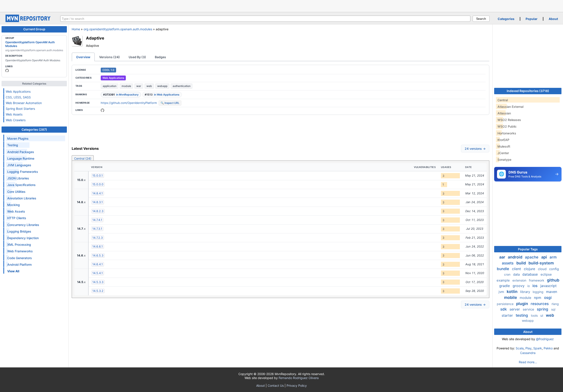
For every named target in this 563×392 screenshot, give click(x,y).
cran (507, 274)
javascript (548, 286)
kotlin (512, 291)
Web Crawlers (16, 120)
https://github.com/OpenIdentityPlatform (129, 103)
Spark (537, 348)
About (553, 19)
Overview (83, 57)
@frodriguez (545, 339)
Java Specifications (21, 185)
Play (528, 348)
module (126, 86)
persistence (505, 304)
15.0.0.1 (97, 175)
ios (535, 286)
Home (76, 29)
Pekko (548, 348)
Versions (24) (109, 57)
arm (553, 257)
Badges (160, 57)
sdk (504, 309)
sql (553, 309)
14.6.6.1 (97, 246)
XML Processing (19, 244)
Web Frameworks (20, 251)
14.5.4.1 (97, 273)
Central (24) (82, 158)
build (521, 263)
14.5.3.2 (97, 291)
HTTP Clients (16, 218)
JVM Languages (19, 165)
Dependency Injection (23, 238)
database (530, 274)
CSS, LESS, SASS (18, 97)
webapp (162, 86)
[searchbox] (265, 19)
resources (540, 304)
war (138, 86)
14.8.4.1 (97, 193)
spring (543, 309)
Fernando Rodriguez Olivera (299, 378)
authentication (181, 86)
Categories (506, 19)
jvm (502, 292)
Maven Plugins (18, 138)
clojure (530, 269)
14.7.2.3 (97, 237)
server (515, 309)
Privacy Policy (297, 385)
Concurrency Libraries (23, 225)
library (525, 292)
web (149, 86)
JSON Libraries (18, 178)
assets (508, 263)
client (517, 269)
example (504, 280)
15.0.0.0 (97, 184)
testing (522, 315)
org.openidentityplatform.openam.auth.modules (118, 29)
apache (532, 257)
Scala (520, 348)
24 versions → (475, 148)
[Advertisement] (281, 5)
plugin (522, 303)
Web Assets (14, 114)
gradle (505, 286)
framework (537, 280)
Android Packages (20, 152)
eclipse (546, 274)
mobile (511, 297)
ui (542, 315)
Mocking (13, 205)
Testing (12, 145)
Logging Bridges (19, 231)
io (529, 286)
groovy (519, 286)
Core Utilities (16, 191)
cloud (542, 269)
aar (502, 257)
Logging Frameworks (22, 171)
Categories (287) (34, 129)
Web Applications (18, 91)
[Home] (28, 21)
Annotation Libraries (21, 198)
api (544, 257)
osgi (548, 297)
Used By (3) (137, 57)
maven (551, 291)
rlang (555, 304)
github (553, 280)
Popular (531, 19)
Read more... (528, 362)
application (109, 86)
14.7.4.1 (97, 220)
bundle (503, 269)
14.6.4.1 (97, 264)
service (529, 309)
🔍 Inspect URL (170, 103)
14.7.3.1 (97, 228)
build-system (541, 263)
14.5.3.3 (97, 282)
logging (538, 292)
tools (535, 315)
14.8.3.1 (97, 202)
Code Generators (19, 258)
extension (519, 280)
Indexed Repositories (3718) (528, 91)
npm (538, 297)
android (515, 257)
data (517, 274)
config (554, 269)
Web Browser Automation (24, 103)
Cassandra (528, 353)
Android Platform (19, 264)
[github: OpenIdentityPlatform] (7, 70)
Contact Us (276, 385)
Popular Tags (528, 249)
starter (508, 315)
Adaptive (95, 38)
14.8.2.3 (97, 211)
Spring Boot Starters (20, 108)
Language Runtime (20, 158)
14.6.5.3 (97, 255)
